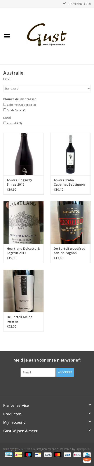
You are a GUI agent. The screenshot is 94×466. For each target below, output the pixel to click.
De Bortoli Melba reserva (19, 319)
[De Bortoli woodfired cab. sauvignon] (70, 222)
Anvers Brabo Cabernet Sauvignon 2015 (69, 182)
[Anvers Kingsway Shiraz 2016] (23, 154)
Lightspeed (83, 449)
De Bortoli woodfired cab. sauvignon (69, 250)
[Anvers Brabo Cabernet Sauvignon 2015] (70, 154)
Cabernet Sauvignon (21, 105)
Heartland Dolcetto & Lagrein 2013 (23, 250)
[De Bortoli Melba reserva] (23, 291)
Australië (14, 123)
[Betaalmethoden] (8, 454)
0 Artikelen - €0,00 (79, 4)
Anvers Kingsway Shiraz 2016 (19, 182)
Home (7, 79)
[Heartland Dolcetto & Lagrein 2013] (23, 222)
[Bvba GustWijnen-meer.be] (54, 36)
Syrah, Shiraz (16, 110)
